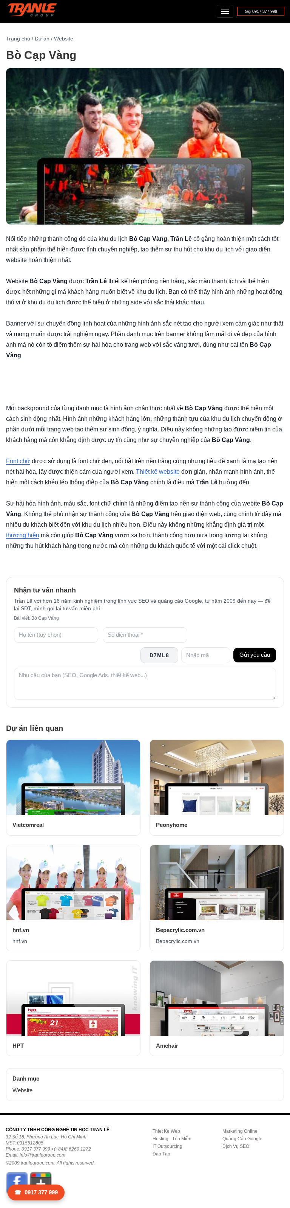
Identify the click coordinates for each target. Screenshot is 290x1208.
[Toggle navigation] (225, 11)
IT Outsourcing (167, 1146)
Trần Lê (36, 11)
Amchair (167, 1045)
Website (63, 39)
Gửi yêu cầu (254, 654)
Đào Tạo (161, 1154)
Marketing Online (240, 1131)
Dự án (42, 39)
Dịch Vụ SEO (235, 1146)
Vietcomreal (28, 825)
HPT (18, 1045)
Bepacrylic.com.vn (180, 930)
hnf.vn (20, 930)
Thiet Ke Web (166, 1131)
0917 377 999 (36, 1192)
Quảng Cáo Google (242, 1138)
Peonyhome (171, 825)
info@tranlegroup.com (42, 1155)
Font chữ (18, 461)
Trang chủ (18, 39)
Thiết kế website (158, 471)
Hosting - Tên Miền (172, 1138)
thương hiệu (22, 535)
